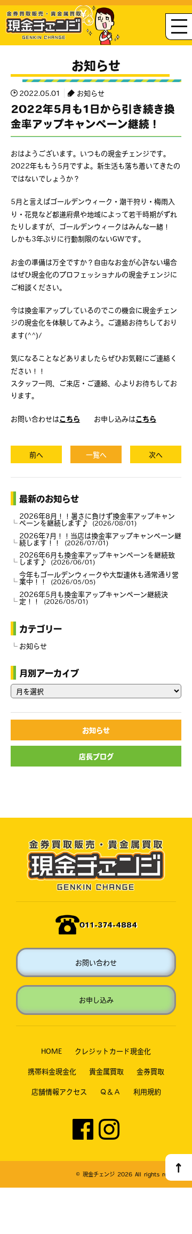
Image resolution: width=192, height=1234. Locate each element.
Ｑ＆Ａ (110, 1091)
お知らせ (91, 93)
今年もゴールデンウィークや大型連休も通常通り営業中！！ (99, 578)
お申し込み (96, 999)
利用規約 (147, 1091)
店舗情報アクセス (59, 1091)
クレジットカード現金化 (113, 1050)
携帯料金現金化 (52, 1071)
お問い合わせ (96, 962)
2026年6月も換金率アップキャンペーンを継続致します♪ (97, 558)
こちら (69, 418)
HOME (51, 1050)
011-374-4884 (108, 924)
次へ (156, 454)
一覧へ (96, 454)
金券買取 (150, 1071)
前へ (36, 454)
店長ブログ (96, 756)
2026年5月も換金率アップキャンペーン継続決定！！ (93, 597)
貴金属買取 (106, 1071)
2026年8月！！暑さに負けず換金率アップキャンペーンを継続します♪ (97, 519)
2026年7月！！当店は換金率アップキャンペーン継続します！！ (100, 539)
